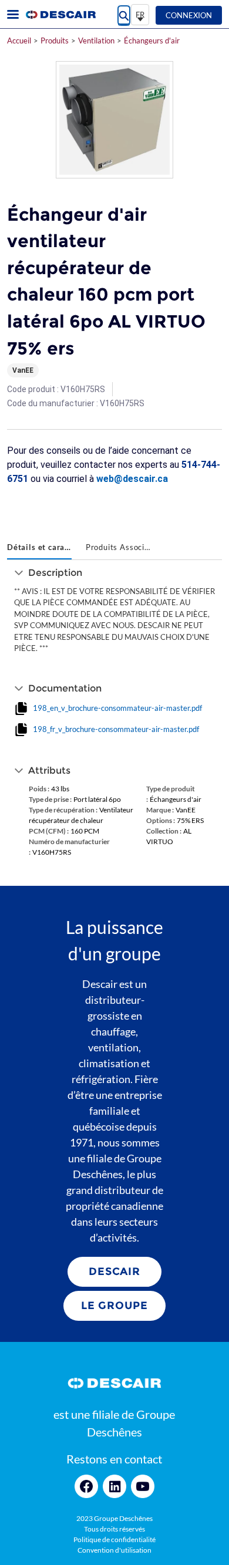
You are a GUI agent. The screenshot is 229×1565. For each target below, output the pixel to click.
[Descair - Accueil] (60, 15)
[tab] (39, 548)
